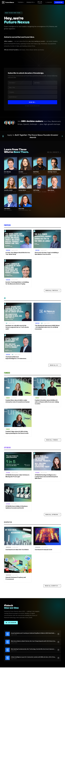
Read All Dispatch (51, 585)
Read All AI (54, 365)
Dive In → (32, 102)
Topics (20, 2)
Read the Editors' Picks (12, 12)
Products (30, 2)
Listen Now (12, 622)
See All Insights (53, 152)
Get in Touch (39, 2)
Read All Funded (52, 440)
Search (49, 2)
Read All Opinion (51, 514)
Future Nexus (9, 2)
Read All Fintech (52, 290)
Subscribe (59, 2)
